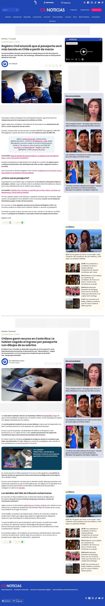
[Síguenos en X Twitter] (85, 2)
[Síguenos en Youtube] (99, 2)
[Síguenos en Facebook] (88, 2)
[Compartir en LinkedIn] (56, 65)
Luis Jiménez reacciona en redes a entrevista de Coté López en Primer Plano (83, 156)
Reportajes (27, 17)
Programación (84, 10)
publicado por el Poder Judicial (35, 505)
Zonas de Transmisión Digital (40, 590)
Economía (47, 17)
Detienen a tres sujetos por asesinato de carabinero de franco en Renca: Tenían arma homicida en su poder (91, 280)
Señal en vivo (96, 10)
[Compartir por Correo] (60, 65)
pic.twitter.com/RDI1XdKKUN (24, 148)
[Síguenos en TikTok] (95, 2)
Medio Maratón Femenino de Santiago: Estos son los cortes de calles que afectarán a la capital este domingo (90, 292)
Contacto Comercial (21, 590)
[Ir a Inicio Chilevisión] (66, 2)
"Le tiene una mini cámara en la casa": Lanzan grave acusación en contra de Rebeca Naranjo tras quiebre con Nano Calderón (84, 188)
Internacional (17, 17)
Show (75, 17)
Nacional (8, 17)
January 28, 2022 (38, 150)
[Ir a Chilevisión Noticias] (52, 9)
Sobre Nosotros (6, 590)
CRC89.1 (22, 488)
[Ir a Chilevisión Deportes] (49, 2)
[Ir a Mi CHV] (35, 2)
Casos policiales (57, 17)
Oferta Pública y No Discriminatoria (65, 590)
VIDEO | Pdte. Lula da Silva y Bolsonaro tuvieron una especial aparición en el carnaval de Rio (46, 454)
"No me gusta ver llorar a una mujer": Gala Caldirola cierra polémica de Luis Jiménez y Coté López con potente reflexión (83, 257)
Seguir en (6, 222)
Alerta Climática (84, 17)
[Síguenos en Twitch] (103, 2)
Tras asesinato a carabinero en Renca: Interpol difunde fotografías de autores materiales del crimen (89, 268)
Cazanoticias (37, 17)
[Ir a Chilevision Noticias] (52, 586)
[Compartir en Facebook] (46, 65)
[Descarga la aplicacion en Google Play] (6, 600)
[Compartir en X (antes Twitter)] (53, 65)
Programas (73, 10)
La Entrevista (96, 17)
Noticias (4, 39)
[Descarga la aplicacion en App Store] (17, 600)
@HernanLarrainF (29, 139)
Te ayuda (68, 17)
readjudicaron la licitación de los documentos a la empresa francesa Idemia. (31, 172)
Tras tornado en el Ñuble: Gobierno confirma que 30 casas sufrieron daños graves (90, 302)
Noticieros (52, 21)
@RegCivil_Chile (41, 141)
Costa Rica (48, 416)
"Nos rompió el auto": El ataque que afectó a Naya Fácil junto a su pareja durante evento (83, 125)
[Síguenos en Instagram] (92, 2)
